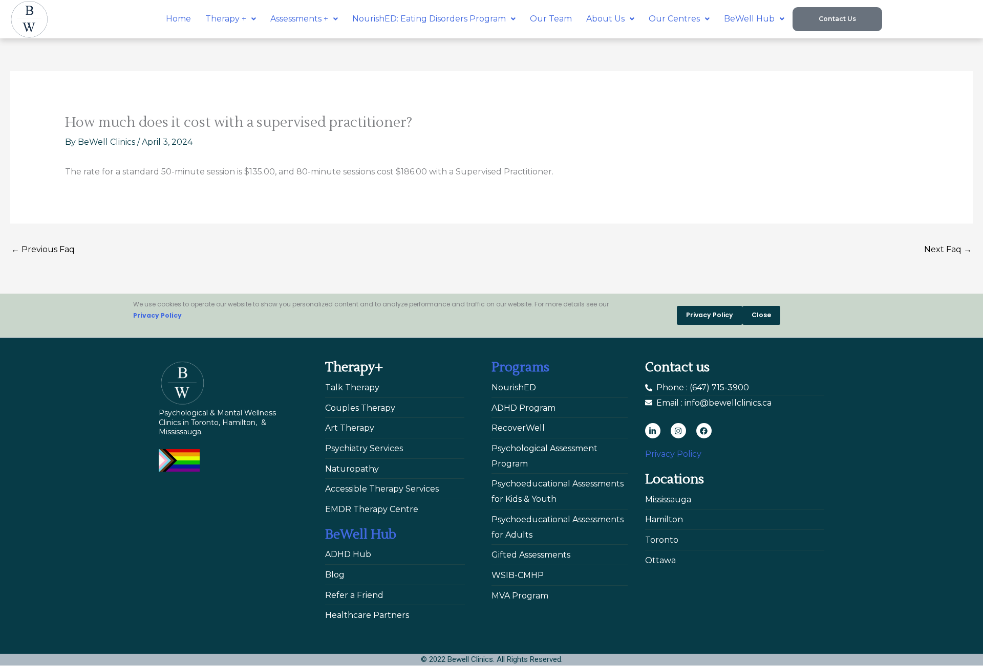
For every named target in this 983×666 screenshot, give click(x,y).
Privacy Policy (157, 315)
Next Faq (948, 249)
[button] (230, 19)
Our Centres (674, 19)
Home (178, 19)
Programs (520, 367)
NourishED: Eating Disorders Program (429, 19)
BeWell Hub (749, 19)
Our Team (551, 19)
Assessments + (299, 19)
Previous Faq (43, 249)
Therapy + (225, 19)
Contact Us (837, 19)
